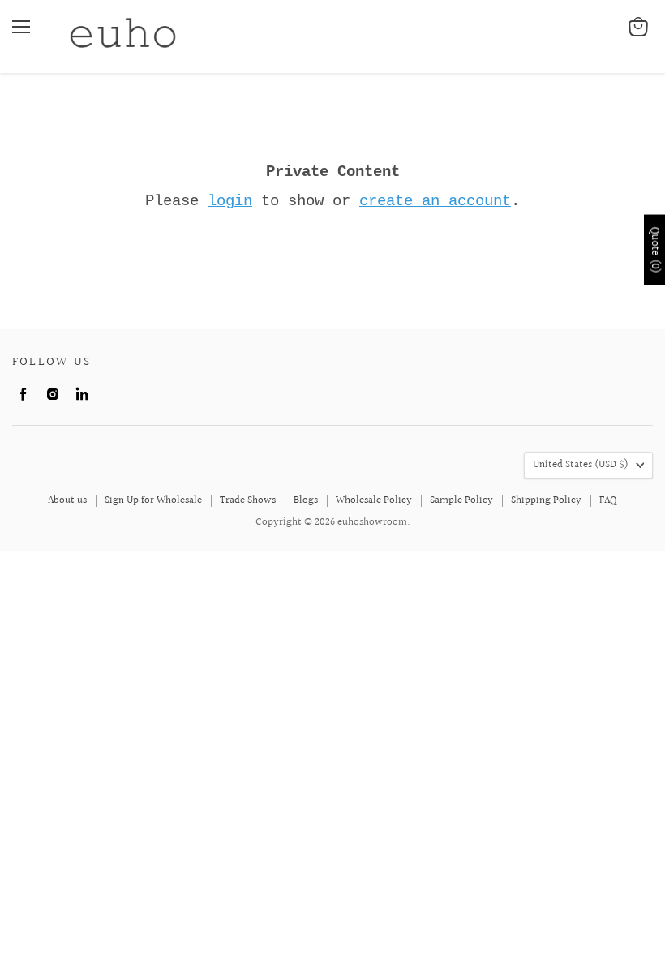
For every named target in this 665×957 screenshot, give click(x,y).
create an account (435, 201)
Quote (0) (654, 250)
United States (581, 465)
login (230, 201)
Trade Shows (248, 500)
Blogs (306, 500)
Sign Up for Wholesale (153, 500)
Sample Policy (461, 500)
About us (67, 500)
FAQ (608, 500)
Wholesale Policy (374, 500)
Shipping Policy (546, 500)
